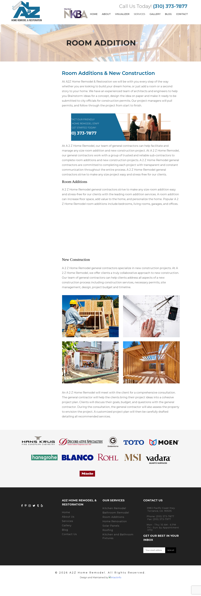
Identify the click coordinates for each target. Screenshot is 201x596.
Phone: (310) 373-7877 (160, 516)
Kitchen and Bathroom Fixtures (118, 536)
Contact (182, 14)
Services (139, 14)
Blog (168, 14)
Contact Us (69, 534)
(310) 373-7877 (170, 6)
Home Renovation (115, 521)
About (106, 14)
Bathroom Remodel (116, 512)
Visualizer (122, 14)
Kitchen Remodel (114, 508)
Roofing (108, 530)
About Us (68, 516)
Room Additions (113, 517)
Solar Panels (111, 525)
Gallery (155, 14)
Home (93, 14)
